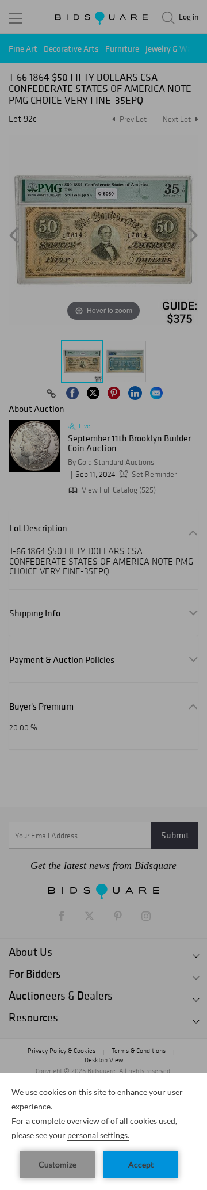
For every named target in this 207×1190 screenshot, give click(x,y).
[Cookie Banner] (103, 1131)
